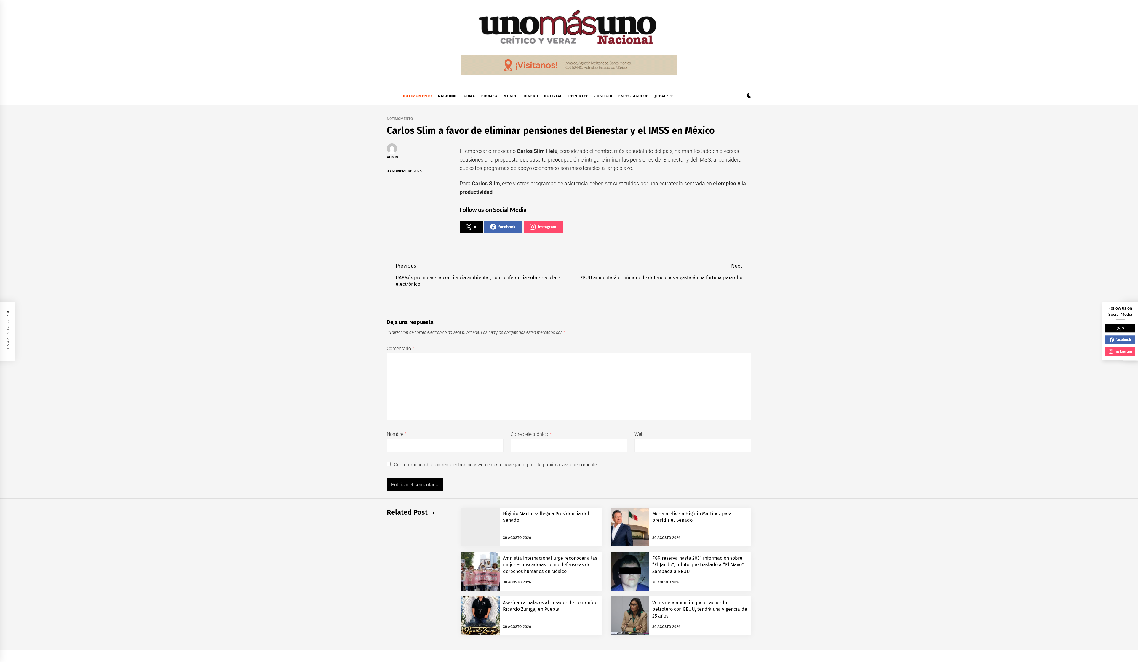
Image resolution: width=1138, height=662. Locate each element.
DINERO (531, 96)
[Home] (390, 96)
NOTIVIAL (553, 96)
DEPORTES (578, 96)
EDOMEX (489, 96)
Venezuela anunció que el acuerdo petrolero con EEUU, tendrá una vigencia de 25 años (699, 609)
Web (639, 434)
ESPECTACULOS (633, 96)
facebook (507, 226)
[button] (749, 96)
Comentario (400, 348)
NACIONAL (448, 96)
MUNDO (511, 96)
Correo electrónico (531, 434)
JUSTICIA (603, 96)
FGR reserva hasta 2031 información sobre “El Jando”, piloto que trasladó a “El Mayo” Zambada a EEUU (698, 564)
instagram (547, 226)
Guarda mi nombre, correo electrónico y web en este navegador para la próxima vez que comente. (496, 465)
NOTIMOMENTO (417, 96)
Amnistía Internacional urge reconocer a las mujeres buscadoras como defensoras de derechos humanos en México (550, 564)
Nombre (397, 434)
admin (392, 157)
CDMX (469, 96)
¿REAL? (661, 96)
